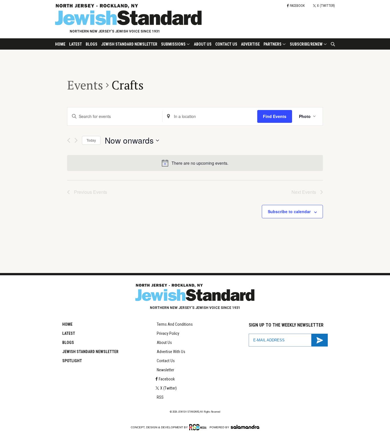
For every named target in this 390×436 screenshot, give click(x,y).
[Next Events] (76, 140)
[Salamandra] (245, 427)
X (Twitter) (168, 388)
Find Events (274, 116)
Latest (75, 44)
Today (91, 140)
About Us (203, 44)
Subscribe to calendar (289, 211)
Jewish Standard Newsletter (129, 44)
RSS (160, 397)
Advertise (250, 44)
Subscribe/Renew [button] (306, 44)
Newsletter (165, 370)
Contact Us (226, 44)
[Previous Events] (68, 140)
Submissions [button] (173, 44)
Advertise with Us (171, 351)
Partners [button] (273, 44)
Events (85, 85)
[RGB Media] (198, 427)
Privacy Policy (168, 333)
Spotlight (72, 360)
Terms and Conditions (175, 324)
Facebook (167, 379)
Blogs (91, 44)
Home (60, 44)
